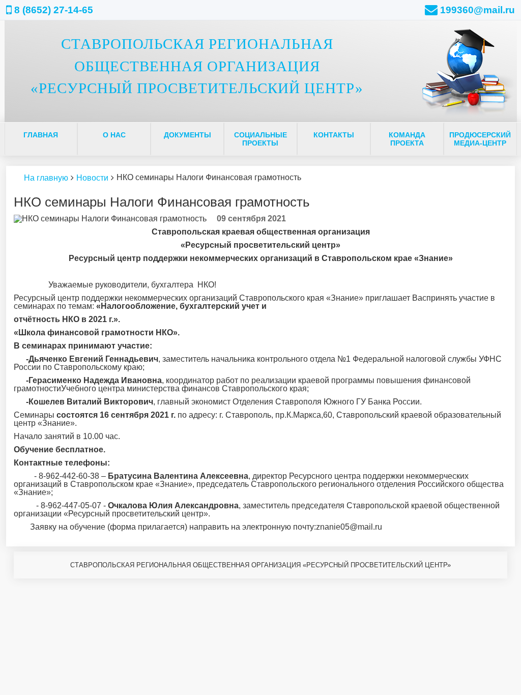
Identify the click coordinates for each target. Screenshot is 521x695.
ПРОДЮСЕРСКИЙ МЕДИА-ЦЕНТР (480, 139)
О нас (114, 135)
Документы (187, 135)
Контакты (333, 135)
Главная (40, 135)
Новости (92, 177)
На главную (46, 177)
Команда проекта (407, 139)
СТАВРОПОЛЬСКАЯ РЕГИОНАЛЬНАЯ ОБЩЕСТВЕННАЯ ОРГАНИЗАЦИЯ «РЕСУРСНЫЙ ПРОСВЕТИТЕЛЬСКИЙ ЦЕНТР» (197, 66)
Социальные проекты (260, 139)
